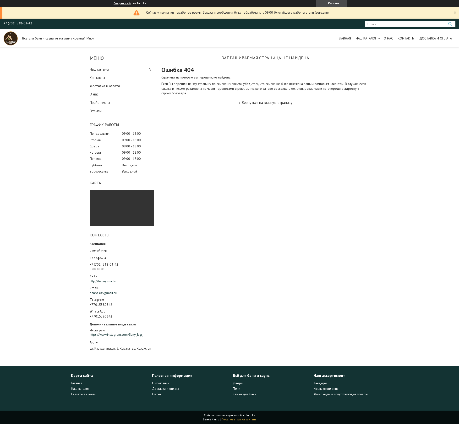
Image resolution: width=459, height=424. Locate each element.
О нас (388, 38)
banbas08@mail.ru (103, 293)
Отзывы (96, 111)
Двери (238, 383)
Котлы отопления (326, 388)
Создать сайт (122, 3)
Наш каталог (366, 38)
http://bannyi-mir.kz (103, 281)
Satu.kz (250, 415)
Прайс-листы (100, 102)
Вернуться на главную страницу (267, 102)
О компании (160, 383)
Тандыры (320, 383)
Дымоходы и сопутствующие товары (341, 394)
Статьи (156, 394)
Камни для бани (244, 394)
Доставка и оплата (435, 38)
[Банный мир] (11, 38)
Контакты (406, 38)
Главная (344, 38)
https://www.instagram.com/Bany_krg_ (116, 334)
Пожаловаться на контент (238, 419)
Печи (236, 388)
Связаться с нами (83, 394)
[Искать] (450, 24)
